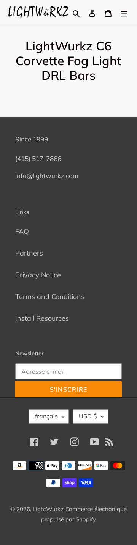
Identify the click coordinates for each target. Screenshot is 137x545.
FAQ (22, 231)
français (46, 416)
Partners (29, 253)
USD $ (88, 416)
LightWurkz (48, 509)
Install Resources (42, 318)
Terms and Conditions (49, 296)
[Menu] (124, 12)
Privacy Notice (38, 274)
